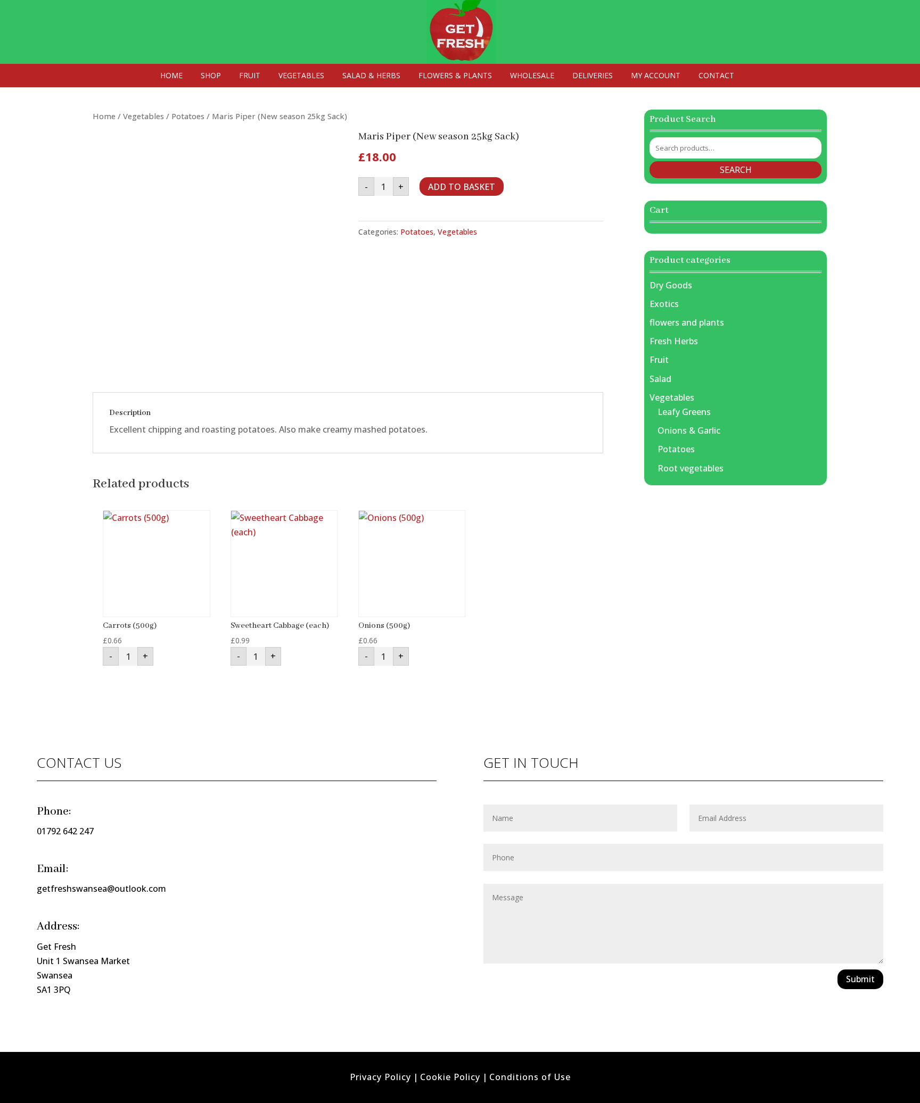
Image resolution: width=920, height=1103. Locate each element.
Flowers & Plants (455, 76)
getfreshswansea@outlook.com (101, 888)
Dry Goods (671, 285)
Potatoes (187, 116)
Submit (860, 979)
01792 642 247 (65, 831)
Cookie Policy (450, 1077)
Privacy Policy (380, 1077)
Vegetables (301, 76)
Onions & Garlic (689, 430)
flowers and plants (687, 322)
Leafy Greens (684, 412)
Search (736, 170)
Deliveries (592, 76)
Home (171, 76)
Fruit (249, 76)
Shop (211, 76)
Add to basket (461, 187)
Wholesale (532, 76)
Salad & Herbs (371, 76)
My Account (655, 76)
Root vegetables (691, 468)
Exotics (664, 304)
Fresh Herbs (674, 341)
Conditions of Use (530, 1077)
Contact (716, 76)
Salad (660, 379)
